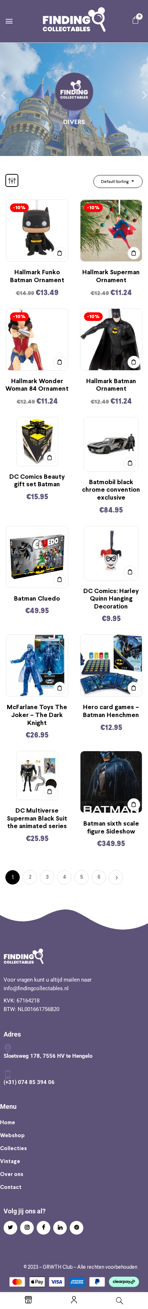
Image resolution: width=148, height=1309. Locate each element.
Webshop (12, 1135)
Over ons (11, 1174)
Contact (11, 1187)
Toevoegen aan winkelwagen (60, 253)
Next (116, 877)
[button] (135, 20)
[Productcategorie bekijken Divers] (74, 92)
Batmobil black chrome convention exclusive (111, 490)
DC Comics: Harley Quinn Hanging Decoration (111, 599)
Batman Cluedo (37, 599)
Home (7, 1122)
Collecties (13, 1148)
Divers (74, 122)
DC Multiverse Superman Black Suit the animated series (37, 819)
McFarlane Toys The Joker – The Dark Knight (37, 715)
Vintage (10, 1161)
